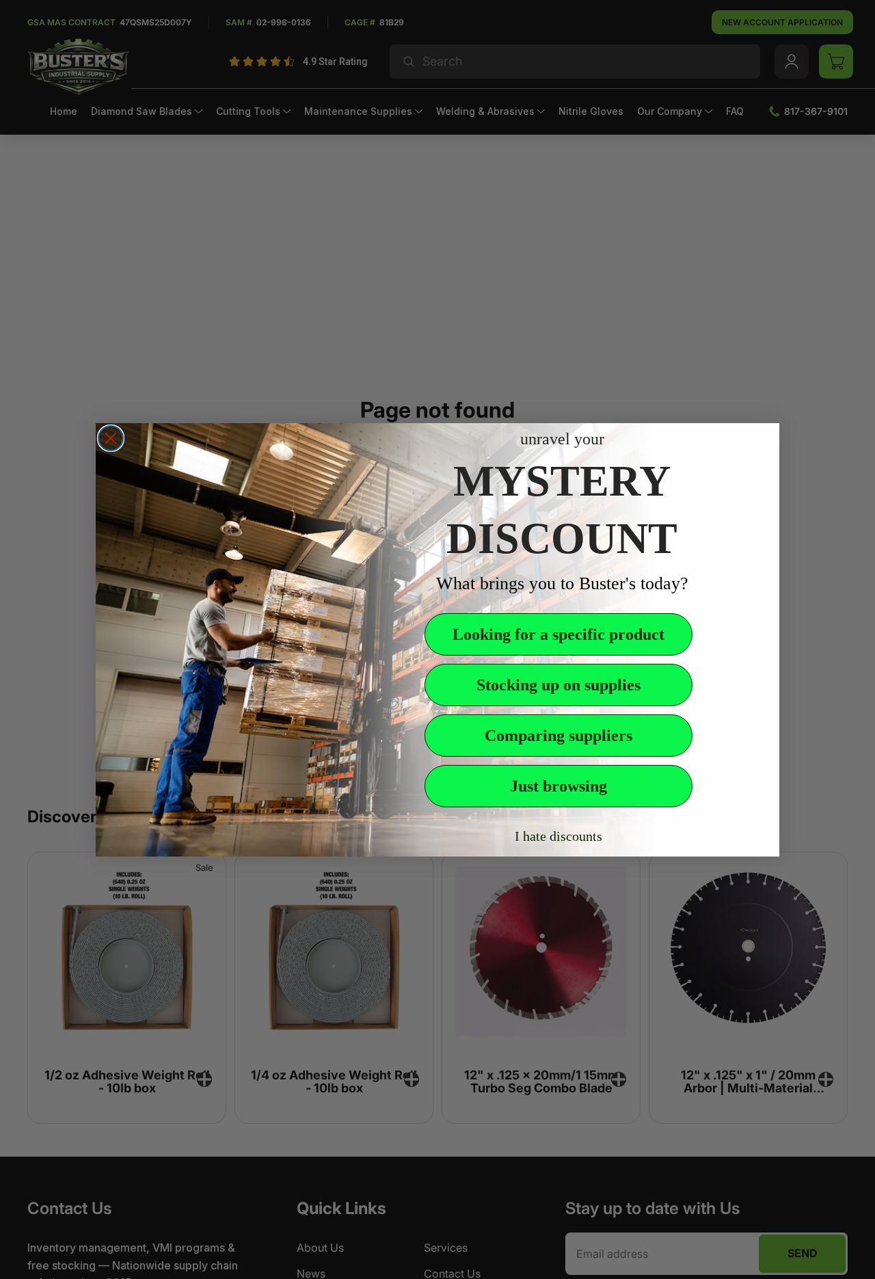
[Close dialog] (110, 438)
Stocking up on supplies (558, 685)
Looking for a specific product (558, 634)
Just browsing (558, 786)
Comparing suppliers (558, 735)
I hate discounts (558, 836)
